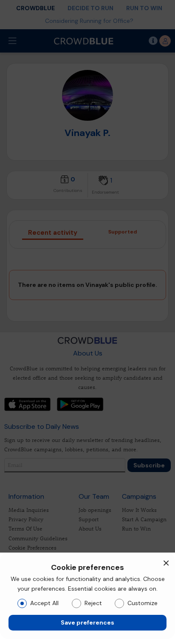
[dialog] (87, 596)
